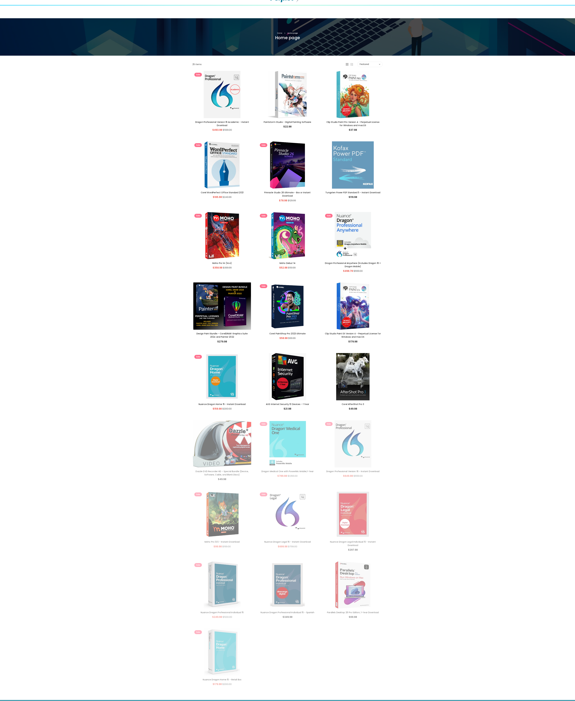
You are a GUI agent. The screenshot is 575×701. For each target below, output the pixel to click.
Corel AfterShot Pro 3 (353, 404)
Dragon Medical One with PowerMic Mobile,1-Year (287, 471)
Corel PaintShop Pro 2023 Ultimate (287, 333)
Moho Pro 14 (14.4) (222, 263)
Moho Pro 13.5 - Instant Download (222, 541)
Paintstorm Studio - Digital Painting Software (287, 122)
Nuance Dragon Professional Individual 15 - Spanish (287, 612)
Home (279, 33)
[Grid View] (347, 64)
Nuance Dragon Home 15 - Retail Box (222, 679)
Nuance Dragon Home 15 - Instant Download (222, 404)
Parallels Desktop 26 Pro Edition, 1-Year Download (353, 612)
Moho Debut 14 (287, 263)
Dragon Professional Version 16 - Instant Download (353, 471)
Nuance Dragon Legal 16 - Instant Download (287, 541)
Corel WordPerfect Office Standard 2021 (222, 192)
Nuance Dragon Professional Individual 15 (222, 612)
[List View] (351, 64)
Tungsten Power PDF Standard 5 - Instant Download (352, 192)
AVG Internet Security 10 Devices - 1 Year (287, 404)
